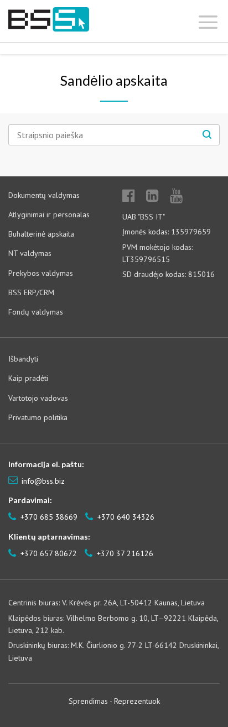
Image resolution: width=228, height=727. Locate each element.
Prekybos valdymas (40, 273)
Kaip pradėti (28, 378)
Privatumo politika (38, 417)
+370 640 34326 (124, 517)
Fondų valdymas (35, 312)
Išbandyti (23, 359)
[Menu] (208, 19)
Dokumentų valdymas (44, 195)
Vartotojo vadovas (38, 398)
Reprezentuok (137, 701)
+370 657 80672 (47, 553)
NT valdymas (29, 253)
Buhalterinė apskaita (41, 234)
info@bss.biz (43, 481)
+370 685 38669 (47, 517)
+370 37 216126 (124, 553)
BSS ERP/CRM (31, 292)
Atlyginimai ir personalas (49, 214)
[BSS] (48, 19)
